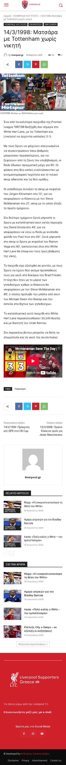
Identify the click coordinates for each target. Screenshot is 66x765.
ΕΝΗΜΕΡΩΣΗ (36, 24)
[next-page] (12, 553)
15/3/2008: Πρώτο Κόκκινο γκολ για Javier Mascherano (50, 430)
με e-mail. (45, 712)
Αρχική (7, 15)
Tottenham (20, 388)
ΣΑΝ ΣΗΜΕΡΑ (50, 24)
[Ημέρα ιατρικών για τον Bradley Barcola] (12, 524)
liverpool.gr (17, 55)
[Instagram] (32, 733)
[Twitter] (27, 64)
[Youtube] (42, 733)
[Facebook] (19, 64)
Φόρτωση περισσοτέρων (31, 644)
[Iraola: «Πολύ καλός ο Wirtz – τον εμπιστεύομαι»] (12, 541)
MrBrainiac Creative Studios (35, 754)
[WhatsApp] (44, 64)
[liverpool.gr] (6, 55)
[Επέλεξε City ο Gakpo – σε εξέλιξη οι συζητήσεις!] (12, 631)
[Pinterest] (35, 64)
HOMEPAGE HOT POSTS (25, 15)
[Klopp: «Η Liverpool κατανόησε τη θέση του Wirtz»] (12, 507)
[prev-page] (6, 553)
